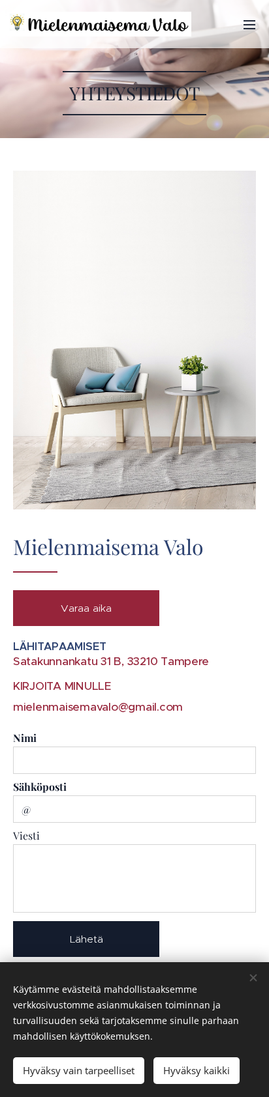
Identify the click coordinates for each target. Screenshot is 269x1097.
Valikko (249, 24)
